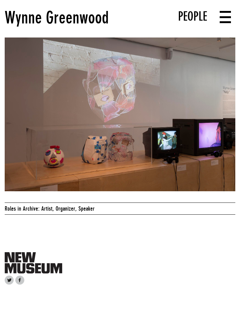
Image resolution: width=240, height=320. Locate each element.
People (192, 16)
